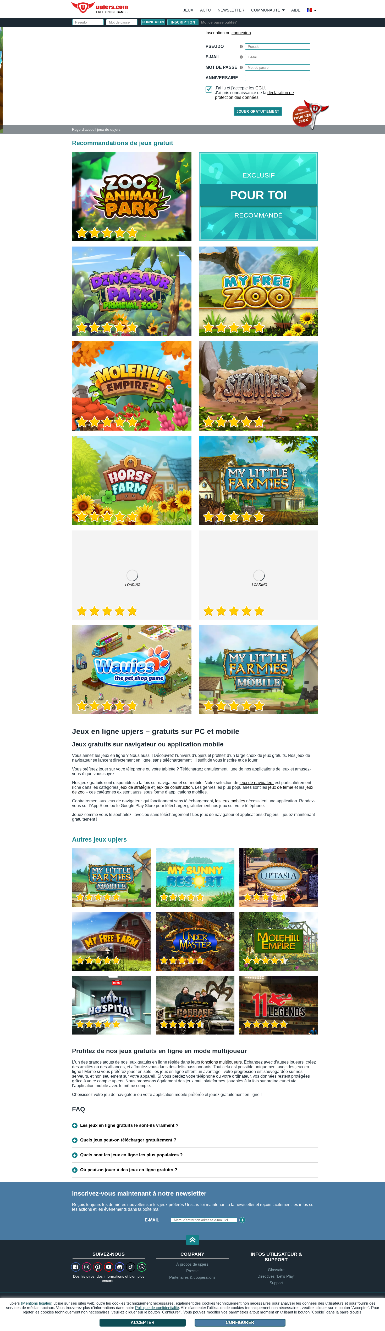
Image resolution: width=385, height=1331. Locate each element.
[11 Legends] (278, 1005)
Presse (192, 1271)
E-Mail (213, 57)
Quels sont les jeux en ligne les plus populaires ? (131, 1154)
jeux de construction (174, 787)
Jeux (188, 10)
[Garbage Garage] (195, 1005)
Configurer (240, 1322)
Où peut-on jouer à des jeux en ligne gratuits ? (128, 1169)
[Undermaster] (195, 941)
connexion (241, 33)
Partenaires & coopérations (192, 1277)
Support (276, 1283)
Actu (205, 10)
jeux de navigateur (256, 782)
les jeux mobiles (230, 801)
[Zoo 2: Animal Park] (1, 79)
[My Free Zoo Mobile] (258, 575)
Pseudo (215, 46)
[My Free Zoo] (258, 291)
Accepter (143, 1322)
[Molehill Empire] (278, 941)
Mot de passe (221, 67)
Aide (295, 10)
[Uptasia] (278, 877)
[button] (192, 1240)
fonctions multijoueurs (221, 1062)
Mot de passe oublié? (219, 22)
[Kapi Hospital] (111, 1005)
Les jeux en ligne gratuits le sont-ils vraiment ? (129, 1125)
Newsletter (231, 10)
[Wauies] (131, 669)
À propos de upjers (192, 1264)
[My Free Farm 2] (131, 575)
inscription (183, 22)
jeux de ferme (280, 787)
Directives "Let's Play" (276, 1276)
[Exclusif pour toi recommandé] (258, 196)
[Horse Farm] (131, 480)
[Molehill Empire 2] (131, 386)
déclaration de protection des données (254, 95)
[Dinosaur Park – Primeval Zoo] (131, 291)
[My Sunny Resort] (195, 877)
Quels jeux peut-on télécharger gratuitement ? (128, 1140)
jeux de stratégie (134, 787)
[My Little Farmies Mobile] (258, 669)
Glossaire (276, 1269)
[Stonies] (258, 386)
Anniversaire (222, 78)
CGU (260, 88)
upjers (100, 7)
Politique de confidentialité (157, 1307)
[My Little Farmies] (258, 480)
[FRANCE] (311, 11)
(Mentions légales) (36, 1303)
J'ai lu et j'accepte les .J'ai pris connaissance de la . (254, 93)
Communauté (265, 10)
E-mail (152, 1220)
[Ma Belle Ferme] (111, 941)
